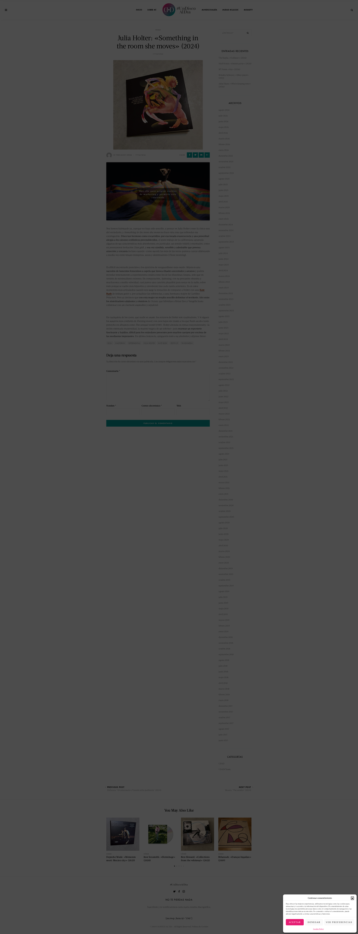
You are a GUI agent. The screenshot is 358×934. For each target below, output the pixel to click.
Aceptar (295, 922)
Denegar (314, 922)
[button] (352, 898)
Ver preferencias (339, 922)
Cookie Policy (318, 929)
